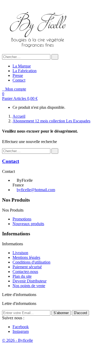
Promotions (22, 219)
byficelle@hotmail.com (36, 189)
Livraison (20, 253)
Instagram (21, 331)
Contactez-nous (25, 271)
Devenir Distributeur (29, 281)
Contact (19, 80)
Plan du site (22, 276)
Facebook (21, 327)
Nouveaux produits (28, 223)
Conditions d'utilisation (31, 262)
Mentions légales (26, 257)
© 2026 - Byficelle (17, 340)
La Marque (22, 66)
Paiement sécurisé (27, 267)
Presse (18, 75)
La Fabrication (25, 71)
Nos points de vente (29, 285)
